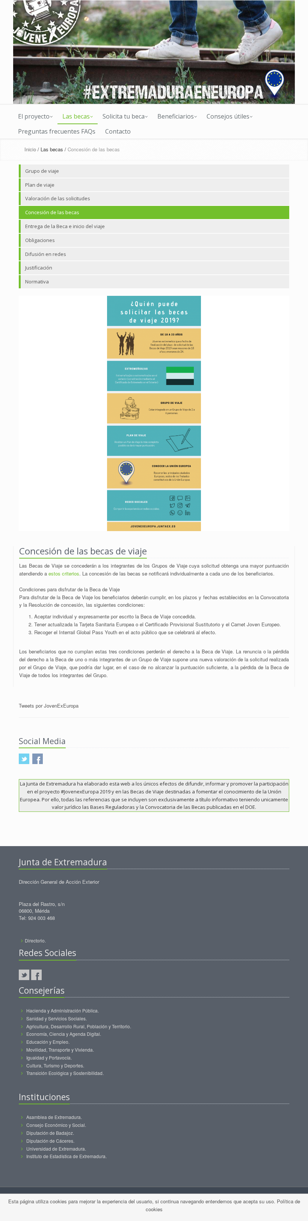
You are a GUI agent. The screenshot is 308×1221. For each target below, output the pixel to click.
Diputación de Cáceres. (50, 1140)
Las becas (76, 116)
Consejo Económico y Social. (56, 1125)
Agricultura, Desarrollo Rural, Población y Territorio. (78, 1026)
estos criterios (63, 573)
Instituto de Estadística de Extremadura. (66, 1156)
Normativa (37, 281)
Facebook (36, 975)
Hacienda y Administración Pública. (62, 1010)
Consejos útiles (228, 116)
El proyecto (34, 116)
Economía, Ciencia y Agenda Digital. (63, 1034)
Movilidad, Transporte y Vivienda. (60, 1049)
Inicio (30, 149)
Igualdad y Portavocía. (49, 1057)
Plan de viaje (39, 184)
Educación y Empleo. (47, 1041)
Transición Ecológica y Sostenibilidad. (65, 1073)
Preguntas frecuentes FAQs (56, 131)
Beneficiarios (175, 116)
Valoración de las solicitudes (57, 198)
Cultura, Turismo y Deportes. (55, 1065)
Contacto (118, 131)
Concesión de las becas (52, 212)
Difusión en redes (45, 254)
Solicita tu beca (124, 116)
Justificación (38, 267)
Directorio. (35, 940)
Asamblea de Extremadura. (54, 1117)
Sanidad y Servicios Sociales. (56, 1018)
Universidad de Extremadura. (56, 1148)
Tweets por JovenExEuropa (49, 705)
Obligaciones (40, 240)
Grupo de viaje (42, 170)
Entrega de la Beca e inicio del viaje (65, 226)
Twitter (24, 975)
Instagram (49, 975)
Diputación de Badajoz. (50, 1133)
